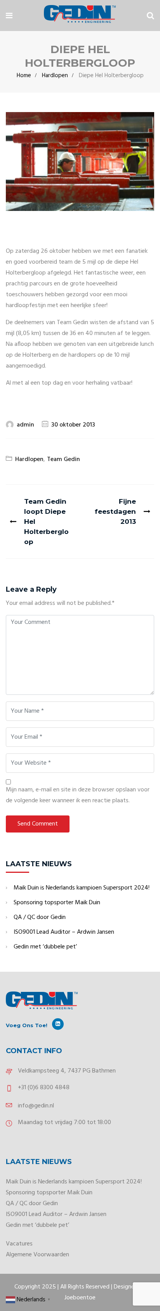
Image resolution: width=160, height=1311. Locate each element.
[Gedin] (80, 15)
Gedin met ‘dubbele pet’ (45, 947)
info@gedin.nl (36, 1106)
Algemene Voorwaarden (37, 1255)
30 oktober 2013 (73, 425)
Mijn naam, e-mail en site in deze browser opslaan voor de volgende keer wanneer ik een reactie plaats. (78, 795)
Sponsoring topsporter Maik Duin (57, 903)
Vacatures (19, 1244)
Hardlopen (55, 75)
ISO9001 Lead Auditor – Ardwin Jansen (64, 932)
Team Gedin (63, 459)
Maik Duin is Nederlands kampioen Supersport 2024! (82, 888)
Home (24, 75)
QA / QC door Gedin (40, 917)
